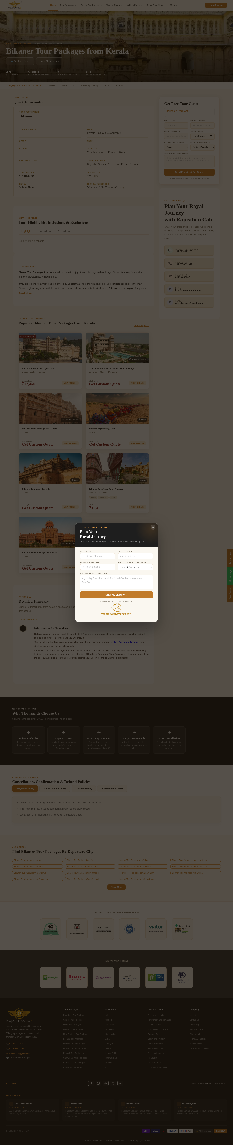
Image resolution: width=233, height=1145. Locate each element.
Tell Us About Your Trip (93, 573)
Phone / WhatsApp (90, 562)
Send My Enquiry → (116, 594)
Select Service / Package (132, 562)
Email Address (126, 551)
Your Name (86, 551)
